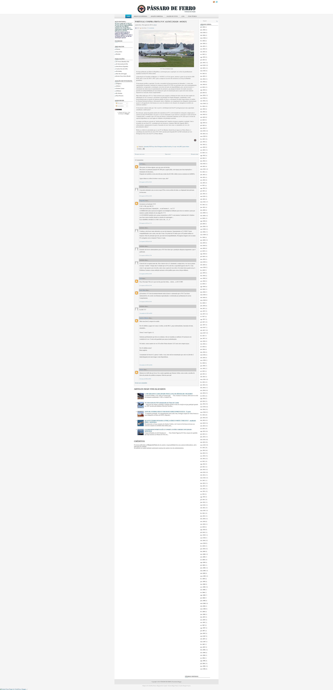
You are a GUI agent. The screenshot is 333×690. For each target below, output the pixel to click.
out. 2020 (202, 215)
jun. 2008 (202, 600)
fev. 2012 (202, 480)
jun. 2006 (202, 666)
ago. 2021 (202, 188)
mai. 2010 (202, 538)
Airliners (118, 86)
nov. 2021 (202, 180)
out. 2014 (202, 393)
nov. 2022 (202, 147)
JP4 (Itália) (119, 71)
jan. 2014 (202, 417)
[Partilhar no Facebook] (144, 149)
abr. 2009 (202, 573)
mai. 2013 (202, 439)
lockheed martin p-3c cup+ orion (171, 146)
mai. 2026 (202, 32)
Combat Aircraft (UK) (122, 69)
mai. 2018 (202, 294)
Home (128, 16)
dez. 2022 (202, 144)
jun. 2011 (202, 502)
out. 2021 (202, 182)
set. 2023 (202, 120)
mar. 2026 (203, 38)
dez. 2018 (202, 275)
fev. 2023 (202, 139)
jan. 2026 (202, 43)
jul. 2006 (202, 663)
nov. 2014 (202, 390)
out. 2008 (202, 589)
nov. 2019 (202, 245)
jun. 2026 (202, 30)
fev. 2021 (202, 204)
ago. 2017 (202, 319)
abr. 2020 (202, 232)
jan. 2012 (202, 483)
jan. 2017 (202, 338)
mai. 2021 (202, 196)
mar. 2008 (203, 609)
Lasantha (165, 685)
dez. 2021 (202, 177)
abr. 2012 (202, 475)
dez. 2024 (202, 79)
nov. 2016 (202, 341)
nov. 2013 (202, 423)
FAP (150, 146)
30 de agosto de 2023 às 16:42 (145, 182)
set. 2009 (202, 559)
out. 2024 (202, 84)
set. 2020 (202, 218)
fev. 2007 (202, 644)
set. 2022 (202, 152)
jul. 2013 (202, 434)
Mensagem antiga (194, 154)
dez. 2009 (202, 551)
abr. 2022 (202, 166)
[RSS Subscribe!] (214, 2)
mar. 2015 (203, 379)
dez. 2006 (202, 649)
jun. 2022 (202, 161)
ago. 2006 (202, 660)
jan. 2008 (202, 614)
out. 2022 (202, 150)
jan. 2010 (202, 548)
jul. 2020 (202, 223)
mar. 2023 (203, 136)
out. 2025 (202, 51)
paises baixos (186, 146)
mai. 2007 (202, 636)
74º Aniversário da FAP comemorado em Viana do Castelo (162, 402)
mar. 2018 (203, 300)
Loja (182, 16)
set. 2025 (202, 54)
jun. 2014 (202, 404)
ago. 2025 (202, 57)
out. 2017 (202, 314)
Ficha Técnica (192, 16)
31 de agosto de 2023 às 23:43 (145, 301)
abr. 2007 (202, 639)
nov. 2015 (202, 368)
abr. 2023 (202, 133)
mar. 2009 (203, 576)
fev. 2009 (202, 578)
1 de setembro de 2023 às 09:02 (145, 313)
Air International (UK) (122, 64)
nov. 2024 (202, 81)
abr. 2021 (202, 199)
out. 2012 (202, 458)
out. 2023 (202, 117)
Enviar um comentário (141, 383)
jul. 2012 (202, 467)
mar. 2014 (203, 412)
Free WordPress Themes (151, 685)
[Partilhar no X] (142, 149)
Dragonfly (142, 200)
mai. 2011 (202, 505)
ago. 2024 (202, 90)
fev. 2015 (202, 382)
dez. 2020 (202, 210)
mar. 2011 (202, 510)
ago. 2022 (202, 155)
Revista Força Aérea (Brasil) (123, 76)
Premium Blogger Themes (173, 685)
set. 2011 (202, 494)
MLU (181, 146)
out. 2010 (202, 524)
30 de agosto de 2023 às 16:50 (145, 195)
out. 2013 (202, 426)
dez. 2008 (202, 584)
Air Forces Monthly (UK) (122, 61)
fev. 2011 (202, 513)
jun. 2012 (202, 469)
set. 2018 (202, 283)
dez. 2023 (202, 111)
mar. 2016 (203, 360)
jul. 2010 (202, 532)
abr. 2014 (202, 409)
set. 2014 (202, 396)
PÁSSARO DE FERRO (166, 681)
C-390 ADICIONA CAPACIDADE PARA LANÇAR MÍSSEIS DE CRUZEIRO (169, 394)
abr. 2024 (202, 101)
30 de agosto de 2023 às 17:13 (145, 223)
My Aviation (119, 93)
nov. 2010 (202, 521)
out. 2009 (202, 557)
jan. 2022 (202, 174)
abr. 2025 (202, 68)
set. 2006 (202, 658)
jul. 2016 (202, 349)
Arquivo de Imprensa (140, 16)
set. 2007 (202, 625)
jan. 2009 (202, 581)
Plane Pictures (119, 95)
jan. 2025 (202, 76)
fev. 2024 (202, 106)
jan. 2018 (202, 305)
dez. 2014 (202, 387)
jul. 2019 (202, 256)
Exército (118, 49)
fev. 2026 (202, 40)
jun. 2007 (202, 633)
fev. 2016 (202, 363)
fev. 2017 (202, 335)
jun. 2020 (202, 226)
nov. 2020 (202, 212)
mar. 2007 (203, 641)
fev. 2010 (202, 546)
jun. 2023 (202, 128)
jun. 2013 (202, 436)
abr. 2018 (202, 297)
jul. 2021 (202, 191)
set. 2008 (202, 592)
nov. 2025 (202, 49)
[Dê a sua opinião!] (140, 149)
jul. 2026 (202, 27)
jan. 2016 (202, 365)
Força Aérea (119, 51)
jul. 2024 (202, 92)
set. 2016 (202, 346)
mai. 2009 (202, 570)
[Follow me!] (217, 2)
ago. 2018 (202, 286)
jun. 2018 (202, 292)
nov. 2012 (202, 456)
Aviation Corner (120, 88)
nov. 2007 (202, 619)
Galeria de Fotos (172, 16)
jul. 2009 (202, 565)
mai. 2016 (202, 354)
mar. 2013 (203, 445)
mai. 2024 (202, 98)
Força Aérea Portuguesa (157, 146)
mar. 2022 (203, 169)
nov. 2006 (202, 652)
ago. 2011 (202, 497)
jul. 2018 (202, 289)
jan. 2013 (202, 450)
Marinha (118, 54)
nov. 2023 (202, 114)
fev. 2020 (202, 237)
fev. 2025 (202, 73)
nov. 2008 (202, 587)
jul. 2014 (202, 401)
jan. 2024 (202, 109)
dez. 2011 (202, 486)
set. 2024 (202, 87)
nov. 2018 (202, 278)
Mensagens (120, 103)
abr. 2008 (202, 606)
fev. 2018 (202, 303)
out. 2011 (202, 491)
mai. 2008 (202, 603)
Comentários (120, 106)
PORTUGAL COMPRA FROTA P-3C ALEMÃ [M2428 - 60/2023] (161, 22)
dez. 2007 (202, 617)
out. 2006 (202, 655)
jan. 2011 (202, 516)
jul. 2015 (202, 374)
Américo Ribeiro (143, 318)
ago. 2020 (202, 221)
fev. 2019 (202, 270)
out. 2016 (202, 344)
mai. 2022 (202, 163)
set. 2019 (202, 251)
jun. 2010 (202, 535)
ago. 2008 (202, 595)
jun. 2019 (202, 259)
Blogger (127, 113)
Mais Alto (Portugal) (121, 73)
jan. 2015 (202, 385)
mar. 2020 (203, 234)
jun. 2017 (202, 324)
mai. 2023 (202, 131)
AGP (140, 164)
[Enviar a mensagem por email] (138, 149)
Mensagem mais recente (139, 154)
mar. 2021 (203, 202)
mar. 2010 (203, 543)
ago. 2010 (202, 529)
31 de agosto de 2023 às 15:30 (145, 241)
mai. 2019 (202, 262)
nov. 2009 (202, 554)
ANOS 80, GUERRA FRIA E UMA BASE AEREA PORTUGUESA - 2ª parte (168, 411)
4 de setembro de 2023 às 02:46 (145, 364)
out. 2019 (202, 248)
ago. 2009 (202, 562)
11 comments (151, 28)
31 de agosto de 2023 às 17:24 (145, 255)
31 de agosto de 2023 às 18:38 (145, 273)
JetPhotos (118, 91)
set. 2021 (202, 185)
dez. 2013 (202, 420)
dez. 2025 (202, 46)
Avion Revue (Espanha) (122, 66)
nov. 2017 (202, 311)
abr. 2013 (202, 442)
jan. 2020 (202, 240)
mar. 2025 (203, 70)
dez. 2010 (202, 518)
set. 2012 (202, 461)
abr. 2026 (202, 35)
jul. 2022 (202, 158)
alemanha (146, 146)
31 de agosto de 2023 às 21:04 (145, 285)
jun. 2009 (202, 568)
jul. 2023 (202, 125)
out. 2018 (202, 281)
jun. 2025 (202, 62)
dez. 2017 (202, 308)
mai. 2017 (202, 327)
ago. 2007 (202, 628)
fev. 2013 (202, 447)
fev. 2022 (202, 172)
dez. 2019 (202, 243)
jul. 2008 (202, 598)
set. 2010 (202, 527)
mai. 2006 (202, 669)
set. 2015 (202, 371)
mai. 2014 (202, 406)
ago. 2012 (202, 464)
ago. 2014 (202, 398)
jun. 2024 (202, 95)
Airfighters (118, 83)
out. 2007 (202, 622)
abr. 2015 (202, 376)
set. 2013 (202, 428)
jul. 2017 (202, 322)
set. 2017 (202, 316)
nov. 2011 (202, 488)
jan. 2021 (202, 207)
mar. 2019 (203, 267)
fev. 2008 (202, 611)
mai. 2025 (202, 65)
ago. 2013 (202, 431)
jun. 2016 (202, 352)
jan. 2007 (202, 647)
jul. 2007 (202, 630)
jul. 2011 (202, 499)
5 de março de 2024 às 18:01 (145, 378)
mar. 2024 (203, 103)
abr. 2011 (202, 507)
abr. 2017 (202, 330)
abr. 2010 (202, 540)
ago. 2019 (202, 253)
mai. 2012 (202, 472)
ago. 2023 (202, 122)
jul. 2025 (202, 60)
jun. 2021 (202, 193)
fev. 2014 (202, 415)
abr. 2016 (202, 357)
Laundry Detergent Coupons (185, 685)
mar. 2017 (203, 333)
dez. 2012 (202, 453)
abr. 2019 (202, 264)
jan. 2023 (202, 141)
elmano (141, 369)
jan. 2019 (202, 273)
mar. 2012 (203, 477)
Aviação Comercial (157, 16)
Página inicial (167, 154)
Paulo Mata (142, 290)
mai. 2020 (202, 229)
